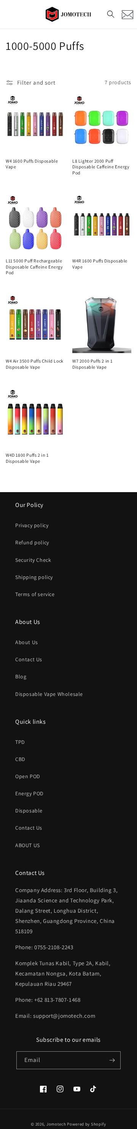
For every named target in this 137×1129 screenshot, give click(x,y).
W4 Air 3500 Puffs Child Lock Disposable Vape (35, 364)
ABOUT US (27, 845)
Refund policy (32, 542)
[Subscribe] (112, 1060)
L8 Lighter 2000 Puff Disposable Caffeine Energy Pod (101, 167)
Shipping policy (34, 577)
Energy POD (29, 793)
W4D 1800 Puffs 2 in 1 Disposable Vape (27, 458)
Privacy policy (31, 525)
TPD (20, 742)
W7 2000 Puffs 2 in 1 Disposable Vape (92, 364)
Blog (20, 676)
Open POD (27, 776)
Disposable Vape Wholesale (49, 694)
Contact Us (28, 659)
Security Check (33, 560)
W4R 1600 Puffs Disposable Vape (99, 264)
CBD (20, 759)
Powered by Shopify (86, 1124)
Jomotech (56, 1124)
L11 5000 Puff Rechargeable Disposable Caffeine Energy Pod (34, 266)
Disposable (29, 810)
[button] (110, 14)
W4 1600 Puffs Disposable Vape (32, 164)
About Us (26, 642)
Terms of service (35, 594)
